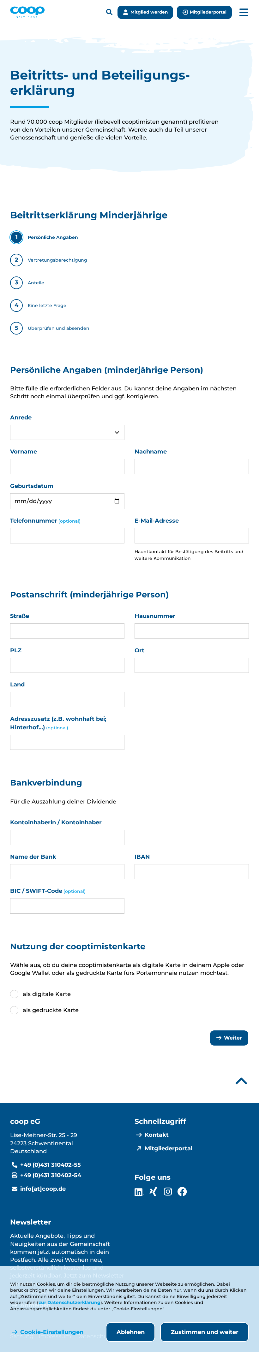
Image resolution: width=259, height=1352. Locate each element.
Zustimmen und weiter (204, 1332)
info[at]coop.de (43, 1188)
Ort (139, 650)
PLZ (15, 650)
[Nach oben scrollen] (241, 1081)
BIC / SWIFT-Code (48, 890)
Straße (19, 616)
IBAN (142, 856)
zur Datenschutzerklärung (69, 1302)
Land (17, 684)
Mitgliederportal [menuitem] (168, 1148)
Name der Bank (33, 856)
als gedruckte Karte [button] (51, 1010)
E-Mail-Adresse (157, 520)
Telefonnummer (45, 520)
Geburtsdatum (31, 486)
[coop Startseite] (27, 12)
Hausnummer (155, 616)
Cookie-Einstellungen (51, 1332)
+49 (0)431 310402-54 (50, 1175)
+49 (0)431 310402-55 (50, 1164)
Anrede (21, 417)
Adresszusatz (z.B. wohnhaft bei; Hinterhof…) (58, 723)
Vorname (23, 451)
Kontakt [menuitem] (157, 1134)
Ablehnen (131, 1332)
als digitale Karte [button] (47, 994)
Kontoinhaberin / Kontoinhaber (56, 822)
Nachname (151, 451)
